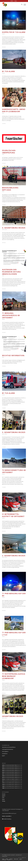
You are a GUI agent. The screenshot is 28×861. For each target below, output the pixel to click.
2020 (3, 775)
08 (15, 765)
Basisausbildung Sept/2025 (10, 188)
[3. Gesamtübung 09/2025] (14, 420)
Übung (5, 229)
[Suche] (21, 4)
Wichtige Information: (13, 355)
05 (11, 765)
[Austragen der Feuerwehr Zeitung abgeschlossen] (14, 257)
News (3, 113)
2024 (3, 768)
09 (17, 767)
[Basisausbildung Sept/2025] (14, 175)
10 (18, 767)
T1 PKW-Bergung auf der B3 (14, 594)
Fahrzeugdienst (5, 751)
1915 (3, 782)
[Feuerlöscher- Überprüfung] (14, 138)
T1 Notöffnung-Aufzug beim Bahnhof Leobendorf (13, 676)
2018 (3, 779)
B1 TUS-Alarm (8, 71)
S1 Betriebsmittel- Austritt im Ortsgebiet (13, 515)
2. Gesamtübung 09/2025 (13, 555)
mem (3, 797)
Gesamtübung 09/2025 (12, 716)
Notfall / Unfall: (5, 816)
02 (7, 765)
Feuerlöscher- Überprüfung (9, 151)
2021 (3, 774)
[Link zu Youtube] (23, 858)
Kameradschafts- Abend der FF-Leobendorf (13, 110)
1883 (3, 788)
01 (5, 765)
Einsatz (3, 73)
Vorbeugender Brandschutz (7, 749)
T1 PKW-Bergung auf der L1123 (14, 633)
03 (8, 765)
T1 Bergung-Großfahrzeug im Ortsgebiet (11, 315)
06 (12, 765)
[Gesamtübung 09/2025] (14, 704)
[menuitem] (21, 4)
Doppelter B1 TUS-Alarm (13, 32)
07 (14, 765)
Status (16, 0)
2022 (3, 772)
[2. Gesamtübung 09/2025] (14, 543)
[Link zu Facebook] (19, 858)
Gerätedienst (4, 753)
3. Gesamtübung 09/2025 (13, 432)
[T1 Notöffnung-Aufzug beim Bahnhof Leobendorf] (14, 662)
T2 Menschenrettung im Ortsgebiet (14, 471)
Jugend (3, 755)
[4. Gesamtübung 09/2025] (14, 215)
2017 (3, 781)
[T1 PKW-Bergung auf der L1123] (14, 623)
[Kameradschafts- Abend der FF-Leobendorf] (14, 97)
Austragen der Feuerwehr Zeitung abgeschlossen (11, 271)
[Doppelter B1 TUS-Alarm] (14, 20)
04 (9, 765)
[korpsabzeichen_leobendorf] (11, 4)
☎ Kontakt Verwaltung (6, 819)
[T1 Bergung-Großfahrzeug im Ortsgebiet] (14, 301)
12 (21, 767)
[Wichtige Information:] (14, 343)
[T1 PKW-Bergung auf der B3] (14, 581)
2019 (3, 777)
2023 (3, 770)
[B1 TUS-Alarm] (14, 59)
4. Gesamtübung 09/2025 (13, 228)
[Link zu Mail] (25, 858)
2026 (3, 765)
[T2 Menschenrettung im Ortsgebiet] (14, 458)
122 (10, 816)
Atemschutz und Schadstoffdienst (8, 747)
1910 (3, 784)
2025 (3, 767)
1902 (3, 786)
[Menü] (24, 4)
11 (19, 767)
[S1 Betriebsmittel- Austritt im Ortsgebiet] (14, 502)
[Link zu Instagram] (21, 858)
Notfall (12, 0)
